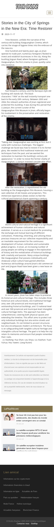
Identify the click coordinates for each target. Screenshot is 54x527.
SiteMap (34, 524)
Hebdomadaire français (30, 497)
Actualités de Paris (29, 491)
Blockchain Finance (31, 510)
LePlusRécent (11, 409)
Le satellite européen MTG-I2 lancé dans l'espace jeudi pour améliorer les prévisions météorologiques (33, 433)
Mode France (8, 504)
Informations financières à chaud (16, 485)
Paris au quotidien (10, 497)
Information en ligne (11, 491)
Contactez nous (23, 524)
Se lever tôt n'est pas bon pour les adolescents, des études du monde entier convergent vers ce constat (31, 418)
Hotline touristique (24, 504)
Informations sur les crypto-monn (16, 479)
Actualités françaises (11, 510)
